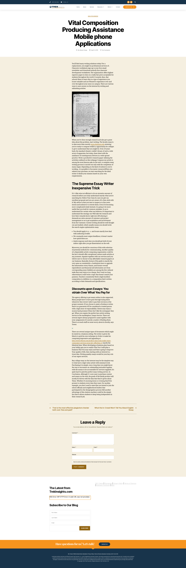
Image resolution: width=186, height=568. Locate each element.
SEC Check (99, 483)
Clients (109, 7)
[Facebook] (131, 2)
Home (78, 7)
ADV (112, 485)
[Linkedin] (128, 2)
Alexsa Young (83, 50)
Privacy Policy (118, 483)
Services (92, 7)
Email (95, 447)
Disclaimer (108, 483)
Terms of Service (130, 483)
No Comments (106, 50)
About (84, 7)
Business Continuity (103, 485)
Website (74, 454)
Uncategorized (93, 16)
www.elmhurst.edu (97, 144)
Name (74, 447)
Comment (75, 433)
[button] (135, 2)
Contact (118, 7)
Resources (100, 7)
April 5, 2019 (94, 50)
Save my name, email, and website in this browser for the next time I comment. (92, 462)
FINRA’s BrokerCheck (77, 554)
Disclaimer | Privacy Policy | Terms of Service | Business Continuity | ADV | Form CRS (100, 554)
